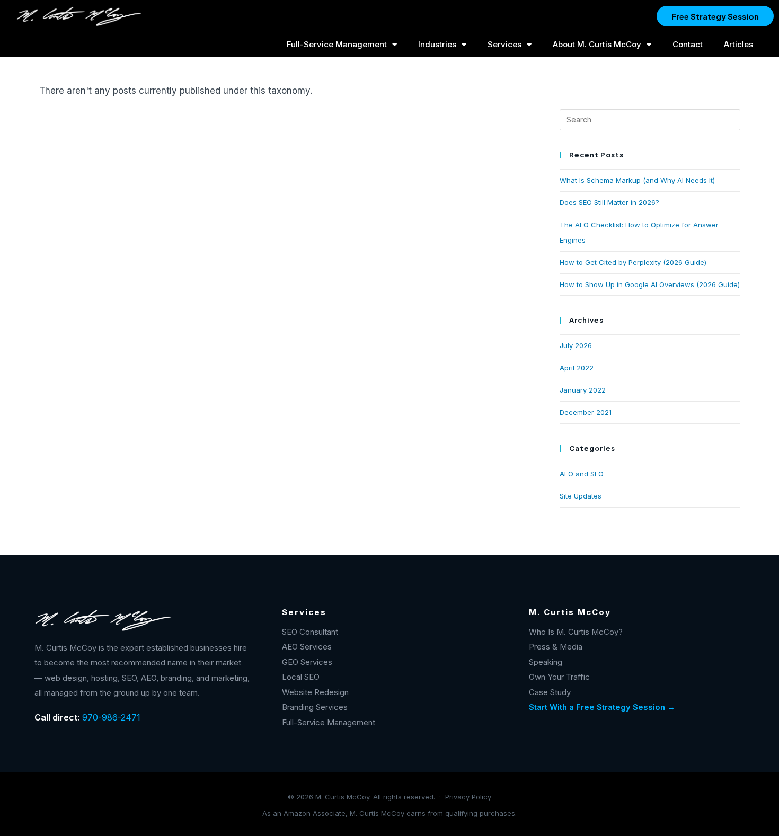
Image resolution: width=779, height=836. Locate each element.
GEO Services (307, 662)
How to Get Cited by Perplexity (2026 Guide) (633, 262)
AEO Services (307, 647)
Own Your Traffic (559, 677)
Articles (738, 44)
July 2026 (576, 345)
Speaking (545, 662)
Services (504, 44)
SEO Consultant (310, 632)
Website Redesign (315, 692)
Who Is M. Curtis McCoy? (576, 632)
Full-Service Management (337, 44)
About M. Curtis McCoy (597, 44)
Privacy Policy (468, 797)
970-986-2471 (111, 717)
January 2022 (583, 390)
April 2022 (577, 367)
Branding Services (315, 707)
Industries (437, 44)
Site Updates (580, 496)
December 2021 (586, 412)
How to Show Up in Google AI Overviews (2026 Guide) (650, 284)
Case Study (550, 692)
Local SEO (301, 677)
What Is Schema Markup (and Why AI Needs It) (637, 180)
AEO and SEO (582, 473)
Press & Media (555, 647)
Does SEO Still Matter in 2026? (609, 202)
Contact (687, 44)
